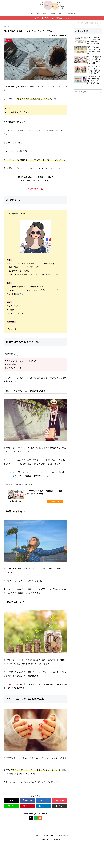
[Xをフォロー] (31, 818)
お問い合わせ (63, 835)
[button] (60, 806)
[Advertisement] (88, 169)
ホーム (38, 835)
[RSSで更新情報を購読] (40, 818)
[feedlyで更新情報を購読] (36, 818)
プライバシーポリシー (50, 835)
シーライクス (10, 476)
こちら (20, 294)
